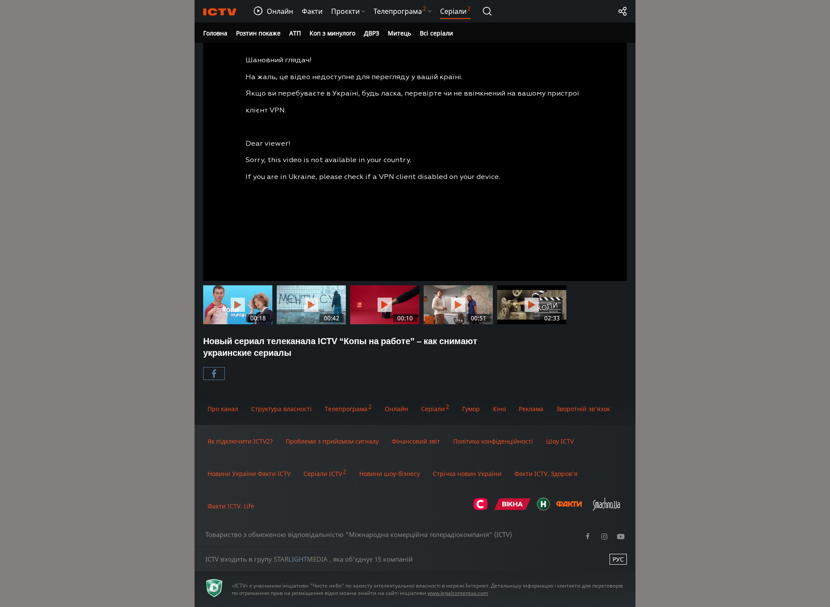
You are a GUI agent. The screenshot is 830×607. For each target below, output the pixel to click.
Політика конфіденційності (493, 441)
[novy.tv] (543, 508)
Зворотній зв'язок (583, 409)
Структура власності (281, 409)
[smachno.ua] (606, 508)
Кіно (499, 409)
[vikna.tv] (512, 508)
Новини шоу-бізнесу (389, 474)
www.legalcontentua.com (458, 593)
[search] (487, 11)
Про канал (223, 409)
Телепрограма (346, 409)
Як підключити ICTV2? (240, 441)
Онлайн (396, 409)
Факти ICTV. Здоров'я (546, 474)
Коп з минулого (332, 33)
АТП (295, 33)
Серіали (433, 409)
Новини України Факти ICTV (249, 474)
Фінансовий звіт (416, 441)
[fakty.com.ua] (569, 508)
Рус (618, 559)
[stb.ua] (480, 508)
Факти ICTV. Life (231, 506)
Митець (399, 33)
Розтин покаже (258, 33)
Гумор (471, 409)
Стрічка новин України (467, 474)
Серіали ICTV (322, 474)
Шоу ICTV (560, 441)
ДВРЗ (371, 33)
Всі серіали (436, 33)
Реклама (531, 409)
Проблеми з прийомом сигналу (332, 441)
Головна (215, 33)
